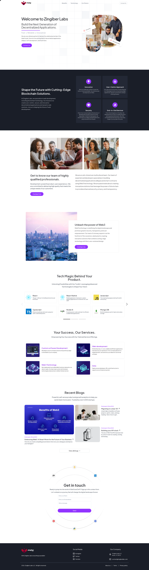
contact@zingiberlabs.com (120, 559)
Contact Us (123, 3)
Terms (115, 565)
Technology (74, 3)
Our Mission (85, 3)
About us (108, 565)
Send (74, 510)
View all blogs (73, 451)
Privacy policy (124, 565)
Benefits (64, 3)
